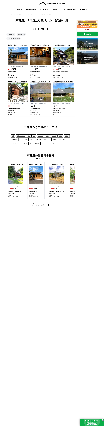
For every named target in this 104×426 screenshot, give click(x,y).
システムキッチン (63, 139)
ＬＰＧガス (40, 136)
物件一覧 (19, 9)
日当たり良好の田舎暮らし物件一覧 (47, 14)
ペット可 (54, 136)
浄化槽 (60, 136)
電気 (29, 136)
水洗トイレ (47, 139)
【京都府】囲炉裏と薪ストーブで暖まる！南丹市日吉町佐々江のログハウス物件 (15, 164)
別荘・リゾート (21, 136)
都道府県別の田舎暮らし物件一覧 (18, 14)
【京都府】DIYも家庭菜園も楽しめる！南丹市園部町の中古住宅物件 (56, 164)
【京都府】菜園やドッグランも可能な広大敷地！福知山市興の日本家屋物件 (36, 164)
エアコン (44, 143)
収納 (31, 139)
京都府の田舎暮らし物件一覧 (32, 14)
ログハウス (24, 143)
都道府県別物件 (31, 9)
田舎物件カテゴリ (57, 9)
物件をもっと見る (40, 205)
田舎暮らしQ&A (71, 9)
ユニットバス (15, 143)
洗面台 (54, 139)
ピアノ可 (52, 143)
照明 (31, 143)
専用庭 (66, 136)
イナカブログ (44, 9)
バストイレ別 (38, 139)
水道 (34, 136)
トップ (7, 14)
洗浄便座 (37, 143)
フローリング (23, 139)
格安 (13, 136)
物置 (47, 136)
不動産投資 (83, 9)
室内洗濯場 (14, 139)
